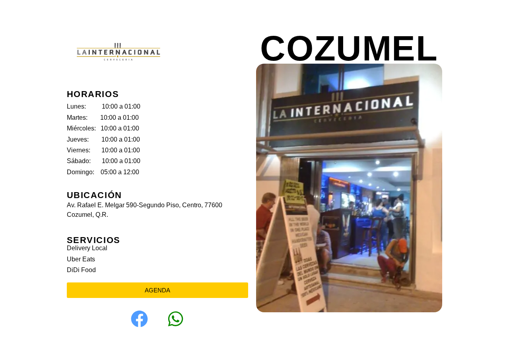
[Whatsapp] (175, 319)
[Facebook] (139, 319)
